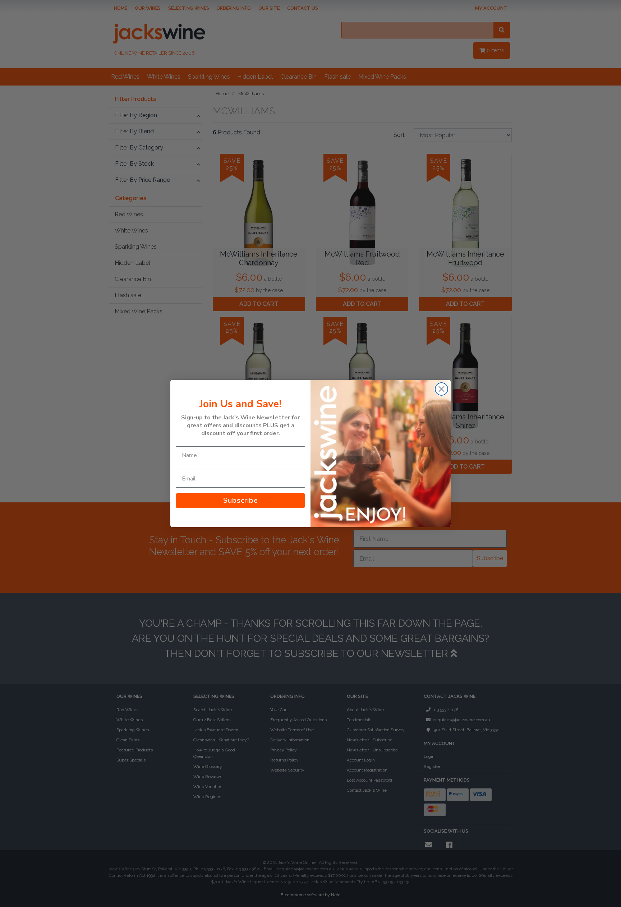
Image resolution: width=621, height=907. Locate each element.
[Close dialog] (441, 389)
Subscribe (240, 500)
